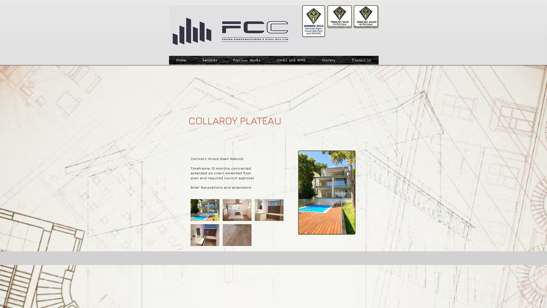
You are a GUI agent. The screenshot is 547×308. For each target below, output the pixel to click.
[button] (205, 210)
